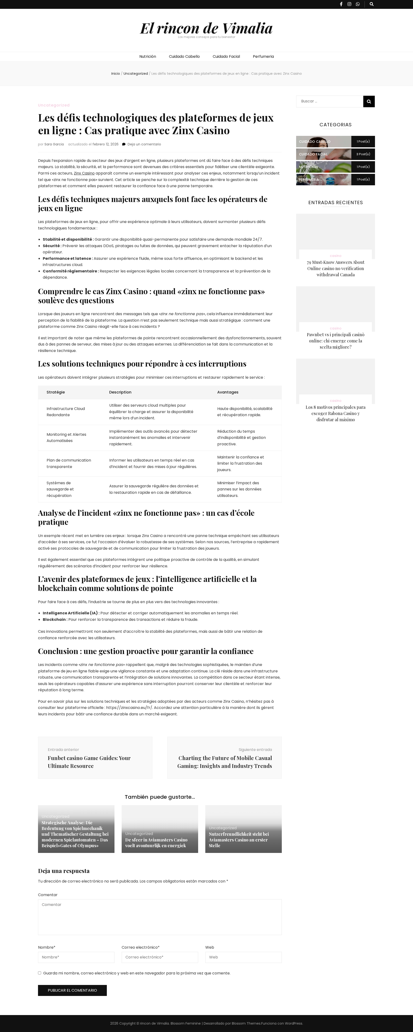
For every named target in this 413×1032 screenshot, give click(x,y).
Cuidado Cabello (184, 56)
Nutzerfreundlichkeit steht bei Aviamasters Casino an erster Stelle (239, 839)
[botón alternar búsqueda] (372, 4)
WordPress (293, 1023)
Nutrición (147, 56)
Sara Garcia (54, 144)
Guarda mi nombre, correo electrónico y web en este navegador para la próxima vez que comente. (136, 973)
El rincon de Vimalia (206, 27)
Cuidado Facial (226, 56)
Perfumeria (263, 56)
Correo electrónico (141, 947)
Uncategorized (54, 105)
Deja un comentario (144, 144)
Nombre (46, 947)
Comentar (48, 895)
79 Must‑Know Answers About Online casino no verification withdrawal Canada (335, 268)
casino (336, 255)
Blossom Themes (246, 1023)
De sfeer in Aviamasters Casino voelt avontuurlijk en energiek (156, 842)
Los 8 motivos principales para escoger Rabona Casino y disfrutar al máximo (335, 413)
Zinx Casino (84, 173)
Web (209, 947)
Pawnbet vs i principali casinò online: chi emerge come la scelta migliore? (335, 341)
